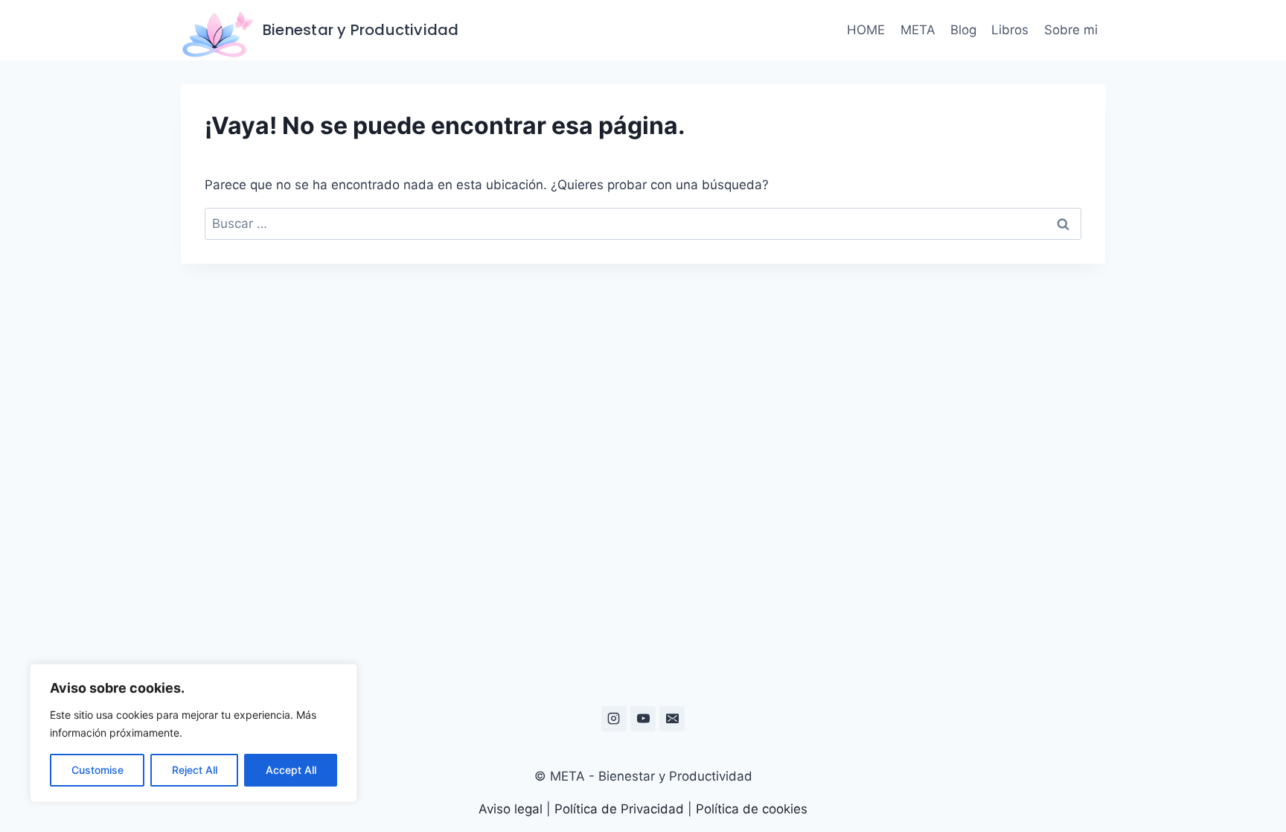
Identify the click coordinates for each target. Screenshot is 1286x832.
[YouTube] (643, 718)
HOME (866, 29)
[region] (193, 733)
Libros (1010, 29)
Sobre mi (1071, 29)
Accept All (291, 769)
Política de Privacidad (619, 808)
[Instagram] (614, 718)
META (917, 29)
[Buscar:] (643, 223)
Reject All (194, 769)
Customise (97, 769)
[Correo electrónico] (672, 718)
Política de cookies (751, 808)
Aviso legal (512, 808)
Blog (963, 29)
